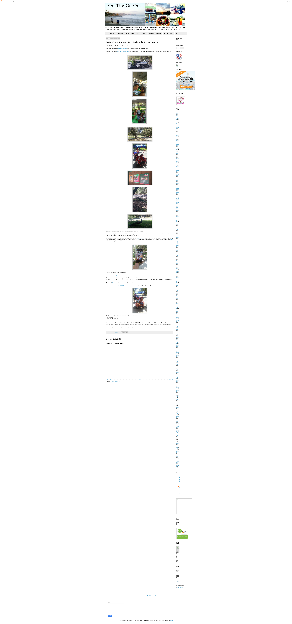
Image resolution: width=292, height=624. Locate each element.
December (177, 141)
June (177, 205)
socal (132, 33)
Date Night (120, 33)
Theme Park (158, 33)
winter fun (151, 33)
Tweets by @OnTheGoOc (152, 595)
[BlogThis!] (123, 332)
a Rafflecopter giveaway (111, 275)
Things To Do (113, 33)
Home (140, 379)
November (177, 145)
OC (107, 33)
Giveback (166, 33)
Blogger (171, 620)
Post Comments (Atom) (116, 381)
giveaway (144, 33)
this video (114, 283)
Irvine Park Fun (140, 238)
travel (171, 33)
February (177, 116)
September (177, 124)
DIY (176, 33)
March (177, 158)
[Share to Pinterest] (127, 332)
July (177, 229)
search (171, 239)
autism (137, 33)
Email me (178, 42)
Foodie (127, 33)
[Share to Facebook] (126, 332)
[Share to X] (124, 332)
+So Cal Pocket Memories (123, 51)
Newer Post (109, 379)
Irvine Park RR (120, 285)
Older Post (171, 379)
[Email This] (122, 332)
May (177, 113)
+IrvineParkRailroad (122, 48)
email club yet (122, 234)
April (177, 132)
